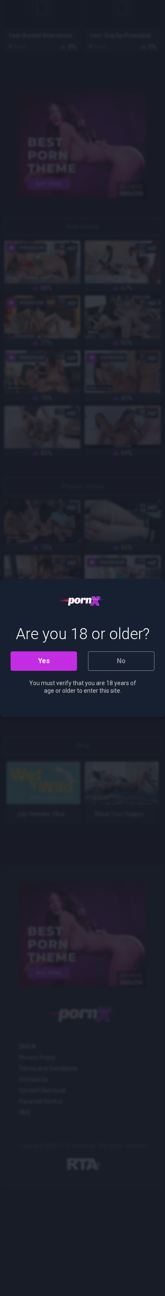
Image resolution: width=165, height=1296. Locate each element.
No (121, 661)
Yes (44, 661)
